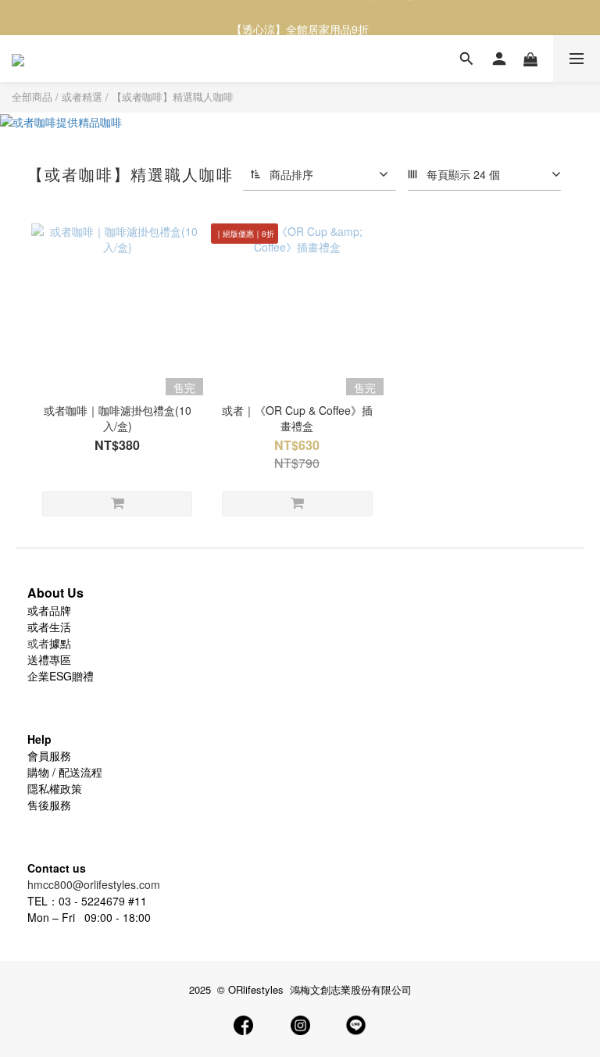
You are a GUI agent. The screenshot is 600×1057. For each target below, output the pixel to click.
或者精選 (82, 96)
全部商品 (32, 96)
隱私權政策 (54, 788)
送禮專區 (49, 659)
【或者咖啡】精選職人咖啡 (173, 96)
